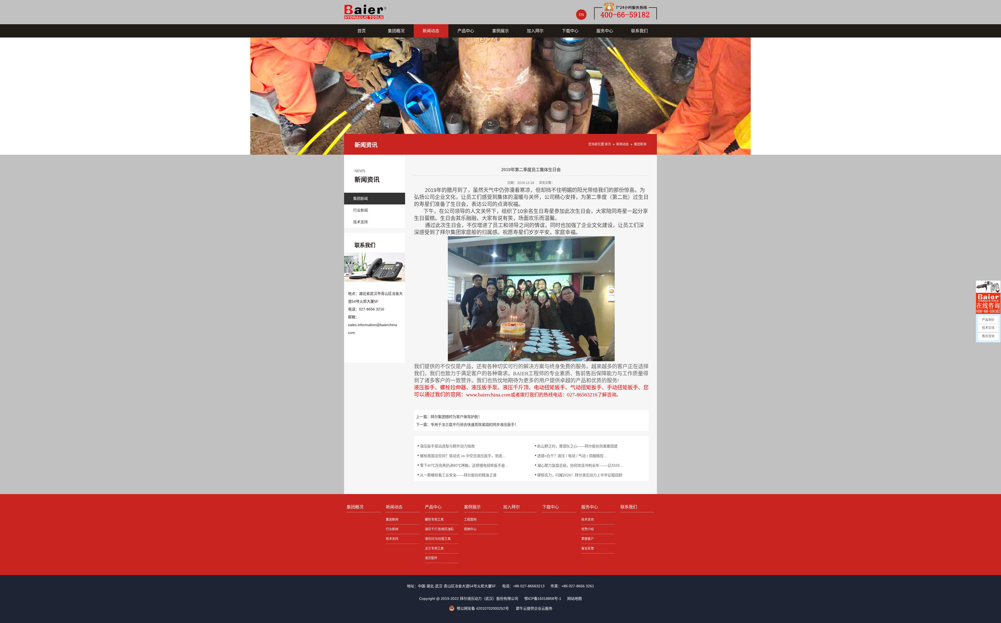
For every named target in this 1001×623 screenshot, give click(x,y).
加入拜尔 (535, 31)
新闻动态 (431, 31)
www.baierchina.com (488, 394)
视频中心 (470, 529)
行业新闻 (360, 210)
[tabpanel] (500, 96)
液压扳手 (424, 387)
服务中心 (604, 31)
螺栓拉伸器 (453, 387)
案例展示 (500, 31)
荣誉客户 (587, 539)
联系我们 (639, 31)
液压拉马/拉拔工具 (438, 539)
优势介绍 (587, 529)
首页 (361, 31)
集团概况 (396, 31)
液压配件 (431, 558)
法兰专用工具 (434, 548)
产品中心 (465, 31)
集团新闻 (640, 144)
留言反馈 (587, 548)
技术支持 (360, 222)
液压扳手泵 (484, 387)
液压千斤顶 (516, 387)
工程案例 (470, 519)
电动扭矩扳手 (549, 387)
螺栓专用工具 (434, 519)
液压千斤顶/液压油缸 (439, 529)
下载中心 (570, 31)
